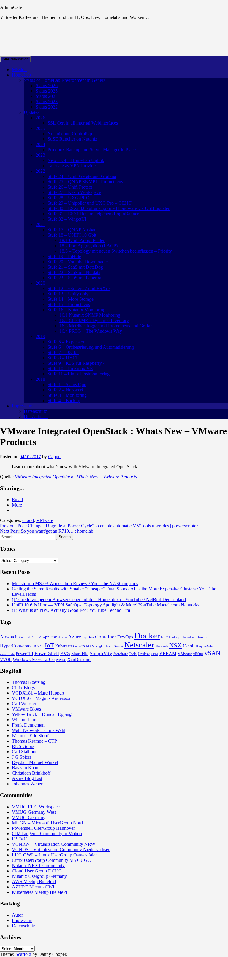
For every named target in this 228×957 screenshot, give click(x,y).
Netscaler (139, 645)
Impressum (22, 405)
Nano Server (114, 646)
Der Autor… (36, 416)
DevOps (125, 636)
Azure (74, 637)
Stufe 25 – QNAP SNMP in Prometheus (85, 181)
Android (24, 637)
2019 (40, 336)
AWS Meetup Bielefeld (34, 881)
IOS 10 (39, 646)
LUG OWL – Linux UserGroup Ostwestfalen (55, 854)
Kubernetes (64, 646)
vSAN (212, 653)
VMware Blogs (26, 708)
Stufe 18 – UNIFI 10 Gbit (72, 235)
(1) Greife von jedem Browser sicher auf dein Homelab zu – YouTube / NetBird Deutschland (99, 599)
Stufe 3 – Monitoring (67, 395)
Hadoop (174, 637)
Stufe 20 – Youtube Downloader (78, 261)
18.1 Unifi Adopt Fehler (81, 240)
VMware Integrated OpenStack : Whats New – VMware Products (76, 476)
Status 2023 (47, 101)
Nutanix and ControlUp (70, 133)
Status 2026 (47, 85)
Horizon (202, 637)
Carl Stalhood (25, 751)
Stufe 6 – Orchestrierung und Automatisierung (91, 347)
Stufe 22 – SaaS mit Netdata (74, 272)
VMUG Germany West (34, 812)
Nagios (100, 646)
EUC (164, 637)
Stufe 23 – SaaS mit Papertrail (76, 277)
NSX (175, 645)
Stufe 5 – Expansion (67, 341)
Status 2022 (47, 106)
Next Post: (46, 531)
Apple (62, 637)
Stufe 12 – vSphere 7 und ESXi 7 (79, 288)
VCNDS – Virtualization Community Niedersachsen (61, 849)
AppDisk (49, 637)
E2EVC (19, 838)
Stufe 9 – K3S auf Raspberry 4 (76, 363)
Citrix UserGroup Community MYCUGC (51, 860)
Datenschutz (35, 411)
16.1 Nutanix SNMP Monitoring (89, 315)
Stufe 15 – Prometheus (69, 304)
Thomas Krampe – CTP (34, 740)
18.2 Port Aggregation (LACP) (88, 245)
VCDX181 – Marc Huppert (38, 692)
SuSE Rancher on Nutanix (72, 138)
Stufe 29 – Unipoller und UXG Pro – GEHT (90, 203)
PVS (65, 653)
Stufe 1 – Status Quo (67, 384)
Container (105, 637)
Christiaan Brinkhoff (31, 773)
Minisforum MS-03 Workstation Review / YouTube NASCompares (75, 583)
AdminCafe (11, 7)
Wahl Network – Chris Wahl (38, 730)
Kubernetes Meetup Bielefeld (39, 892)
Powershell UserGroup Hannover (43, 828)
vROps (198, 654)
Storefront (120, 654)
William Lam (24, 719)
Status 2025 (47, 90)
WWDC (61, 660)
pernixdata (7, 654)
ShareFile (79, 653)
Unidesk (144, 654)
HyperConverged (16, 645)
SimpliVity (101, 653)
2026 (40, 117)
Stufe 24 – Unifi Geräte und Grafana (82, 176)
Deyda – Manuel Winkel (35, 762)
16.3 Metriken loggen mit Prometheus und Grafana (107, 325)
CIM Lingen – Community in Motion (47, 833)
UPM (154, 654)
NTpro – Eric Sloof (30, 735)
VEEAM (167, 653)
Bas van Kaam (25, 767)
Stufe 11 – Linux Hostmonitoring (79, 373)
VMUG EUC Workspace (36, 806)
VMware (44, 520)
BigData (88, 637)
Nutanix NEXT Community (38, 865)
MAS (90, 646)
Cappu (54, 456)
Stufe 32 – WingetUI (67, 219)
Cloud (28, 520)
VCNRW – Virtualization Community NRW (53, 844)
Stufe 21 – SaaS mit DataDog (75, 267)
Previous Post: (99, 525)
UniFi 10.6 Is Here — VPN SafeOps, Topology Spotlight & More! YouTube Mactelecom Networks (105, 604)
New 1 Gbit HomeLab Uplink (76, 160)
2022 (40, 170)
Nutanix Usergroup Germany (39, 876)
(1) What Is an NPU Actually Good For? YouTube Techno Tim (71, 610)
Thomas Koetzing (28, 682)
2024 (40, 144)
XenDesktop (79, 659)
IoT (49, 645)
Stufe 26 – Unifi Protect (70, 187)
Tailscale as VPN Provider (72, 165)
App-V (36, 637)
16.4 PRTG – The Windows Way (90, 331)
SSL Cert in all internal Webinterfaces (83, 122)
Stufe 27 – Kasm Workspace (74, 192)
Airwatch (9, 636)
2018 (40, 379)
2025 (40, 128)
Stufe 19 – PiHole (64, 256)
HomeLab (21, 74)
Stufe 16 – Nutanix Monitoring (76, 309)
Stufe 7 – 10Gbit (63, 352)
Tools (133, 654)
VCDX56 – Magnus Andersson (42, 698)
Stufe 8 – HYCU (64, 357)
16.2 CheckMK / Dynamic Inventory (94, 320)
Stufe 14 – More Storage (71, 299)
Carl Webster (24, 703)
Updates (31, 112)
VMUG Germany (28, 817)
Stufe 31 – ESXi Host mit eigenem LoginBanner (93, 213)
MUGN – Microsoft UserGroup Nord (47, 822)
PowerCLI (24, 654)
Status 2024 (47, 96)
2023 (40, 154)
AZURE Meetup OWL (34, 886)
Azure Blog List (27, 778)
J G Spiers (21, 756)
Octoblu (190, 645)
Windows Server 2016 (34, 659)
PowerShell (46, 653)
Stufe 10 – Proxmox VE (70, 368)
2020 (40, 283)
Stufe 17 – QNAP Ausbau (72, 229)
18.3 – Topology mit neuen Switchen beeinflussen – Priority (115, 251)
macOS (80, 646)
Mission (19, 69)
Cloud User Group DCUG (37, 870)
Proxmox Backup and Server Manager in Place (92, 149)
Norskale (161, 646)
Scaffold (23, 954)
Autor (17, 915)
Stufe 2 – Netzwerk (66, 389)
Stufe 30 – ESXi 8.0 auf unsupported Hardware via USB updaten (109, 208)
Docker (147, 635)
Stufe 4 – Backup (64, 400)
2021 (40, 224)
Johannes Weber (27, 783)
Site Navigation (15, 59)
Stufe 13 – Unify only (68, 293)
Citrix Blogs (23, 687)
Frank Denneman (28, 724)
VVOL (6, 659)
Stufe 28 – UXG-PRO (69, 197)
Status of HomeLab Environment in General (65, 80)
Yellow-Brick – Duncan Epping (42, 714)
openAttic (206, 646)
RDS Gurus (23, 746)
